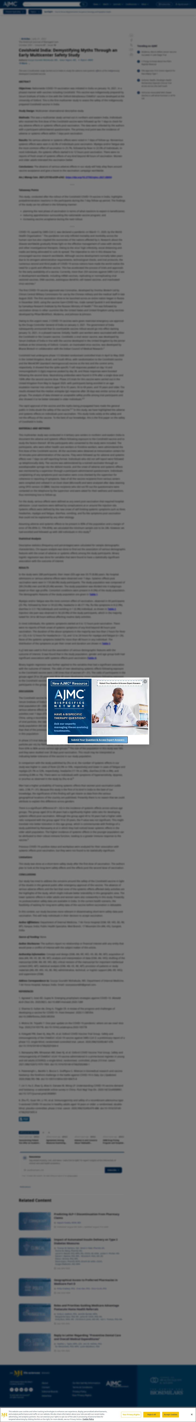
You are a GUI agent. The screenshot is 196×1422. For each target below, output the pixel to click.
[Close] (192, 1414)
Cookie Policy (88, 1419)
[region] (98, 1415)
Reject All (151, 1414)
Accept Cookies (170, 1414)
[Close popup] (145, 681)
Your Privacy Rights (131, 1414)
